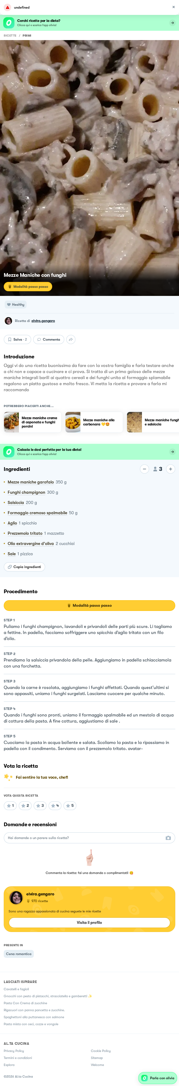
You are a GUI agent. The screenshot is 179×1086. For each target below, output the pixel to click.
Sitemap (97, 1058)
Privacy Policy (14, 1051)
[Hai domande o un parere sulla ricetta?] (85, 838)
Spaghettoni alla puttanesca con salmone (34, 1017)
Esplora (9, 1065)
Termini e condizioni (18, 1058)
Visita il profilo (89, 922)
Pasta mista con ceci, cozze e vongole (31, 1024)
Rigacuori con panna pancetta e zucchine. (34, 1010)
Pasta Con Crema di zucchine (25, 1003)
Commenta (51, 339)
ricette (10, 35)
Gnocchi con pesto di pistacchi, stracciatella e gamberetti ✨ (48, 996)
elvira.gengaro (43, 321)
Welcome (97, 1065)
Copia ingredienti (27, 567)
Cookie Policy (101, 1051)
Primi (27, 35)
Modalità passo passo (31, 286)
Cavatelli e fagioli (16, 989)
